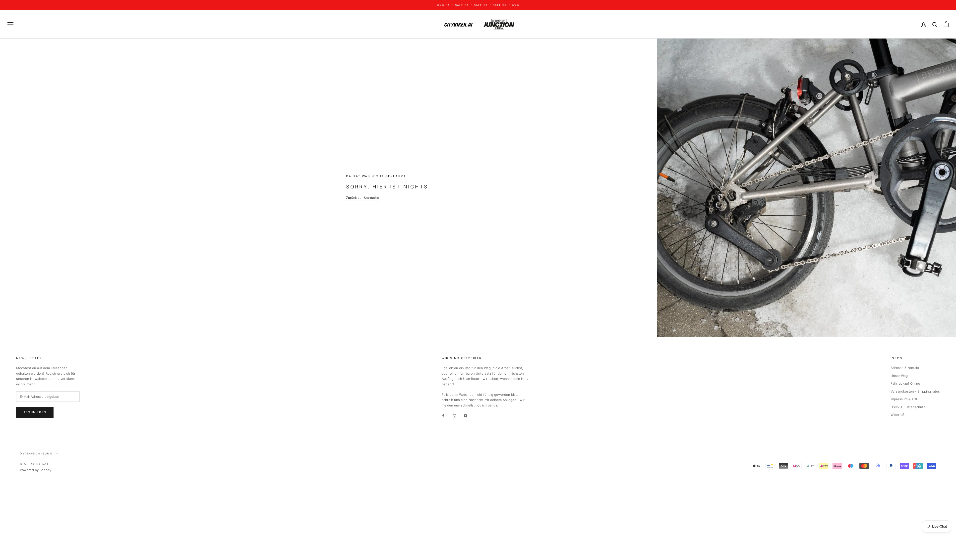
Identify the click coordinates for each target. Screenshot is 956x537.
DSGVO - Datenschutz (908, 407)
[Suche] (935, 24)
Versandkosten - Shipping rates (915, 391)
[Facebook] (443, 415)
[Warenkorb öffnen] (946, 24)
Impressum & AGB (904, 399)
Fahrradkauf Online (905, 383)
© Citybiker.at (34, 463)
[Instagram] (454, 415)
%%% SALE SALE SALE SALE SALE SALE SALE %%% (478, 4)
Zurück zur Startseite (362, 198)
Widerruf (897, 415)
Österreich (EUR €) (37, 453)
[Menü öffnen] (10, 24)
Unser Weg (899, 376)
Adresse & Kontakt (905, 368)
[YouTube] (465, 415)
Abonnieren (34, 412)
